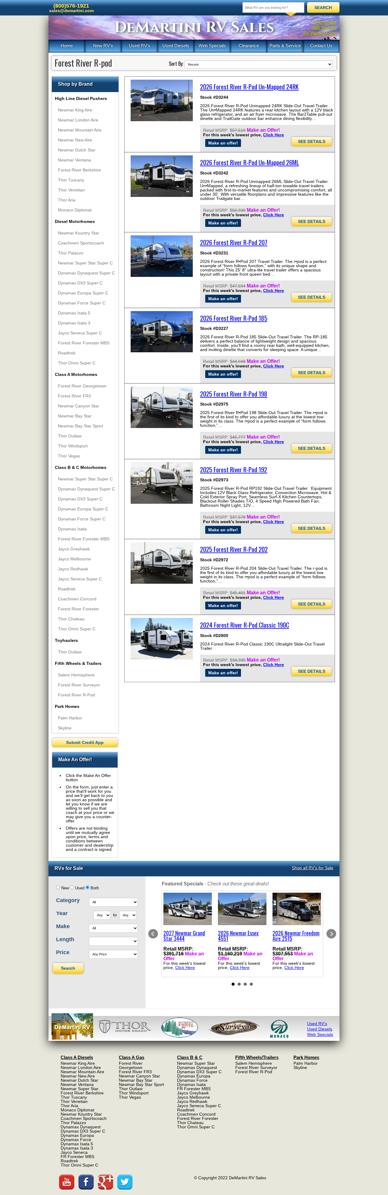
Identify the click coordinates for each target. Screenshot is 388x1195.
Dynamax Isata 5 (74, 312)
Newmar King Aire (75, 110)
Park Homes (67, 706)
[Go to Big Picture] (162, 100)
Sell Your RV (324, 27)
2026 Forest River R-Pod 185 (233, 318)
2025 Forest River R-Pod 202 (234, 549)
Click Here (273, 134)
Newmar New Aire (75, 140)
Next (331, 934)
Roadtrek (66, 352)
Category (68, 900)
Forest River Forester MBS (83, 342)
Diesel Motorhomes (75, 221)
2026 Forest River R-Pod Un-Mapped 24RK (249, 86)
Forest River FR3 (74, 395)
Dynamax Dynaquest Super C (86, 273)
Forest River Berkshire (79, 170)
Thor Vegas (69, 455)
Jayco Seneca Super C (80, 332)
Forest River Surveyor (79, 684)
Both (95, 888)
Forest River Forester (78, 608)
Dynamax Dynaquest (81, 1126)
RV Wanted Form (319, 33)
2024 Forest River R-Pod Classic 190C (244, 624)
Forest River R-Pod (76, 694)
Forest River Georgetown (82, 385)
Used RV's (139, 45)
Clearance (249, 45)
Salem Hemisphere (76, 674)
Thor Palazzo (70, 253)
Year (62, 913)
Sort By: (176, 63)
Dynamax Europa (77, 1135)
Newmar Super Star (80, 1088)
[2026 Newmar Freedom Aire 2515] (297, 909)
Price (62, 952)
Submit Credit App (85, 742)
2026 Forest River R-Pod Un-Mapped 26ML (249, 162)
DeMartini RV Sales (194, 27)
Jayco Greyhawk (74, 548)
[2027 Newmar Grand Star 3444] (187, 909)
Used (79, 888)
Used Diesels (175, 45)
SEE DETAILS (311, 141)
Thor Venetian (71, 190)
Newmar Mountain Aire (80, 130)
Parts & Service (285, 45)
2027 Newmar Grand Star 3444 (184, 935)
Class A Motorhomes (76, 374)
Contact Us (321, 45)
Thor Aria (66, 200)
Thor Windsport (73, 445)
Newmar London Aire (78, 120)
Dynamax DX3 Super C (80, 282)
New (65, 888)
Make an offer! (223, 143)
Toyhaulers (66, 640)
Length (65, 939)
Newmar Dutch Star (76, 150)
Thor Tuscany (71, 180)
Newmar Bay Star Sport (80, 425)
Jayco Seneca (74, 1152)
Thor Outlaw (70, 435)
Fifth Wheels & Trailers (78, 663)
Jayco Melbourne (74, 558)
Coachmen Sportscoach (81, 243)
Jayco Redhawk (73, 568)
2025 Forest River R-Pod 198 (233, 393)
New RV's (103, 45)
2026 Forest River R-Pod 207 (233, 242)
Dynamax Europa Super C (83, 292)
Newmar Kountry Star (78, 233)
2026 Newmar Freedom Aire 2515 (296, 935)
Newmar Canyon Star (78, 405)
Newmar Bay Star (75, 415)
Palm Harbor (70, 717)
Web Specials (212, 45)
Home (67, 45)
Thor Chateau (71, 618)
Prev (153, 934)
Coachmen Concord (77, 598)
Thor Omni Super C (76, 362)
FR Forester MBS (77, 1156)
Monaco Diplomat (75, 209)
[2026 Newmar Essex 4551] (242, 909)
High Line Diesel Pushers (81, 98)
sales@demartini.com (71, 10)
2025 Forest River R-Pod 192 (233, 469)
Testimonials (324, 22)
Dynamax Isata (72, 528)
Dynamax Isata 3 (74, 322)
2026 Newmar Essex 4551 (238, 935)
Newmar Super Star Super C (85, 263)
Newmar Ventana (74, 160)
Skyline (65, 727)
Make (63, 926)
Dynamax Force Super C (81, 302)
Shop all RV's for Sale (312, 867)
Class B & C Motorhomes (80, 467)
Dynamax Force (76, 1139)
